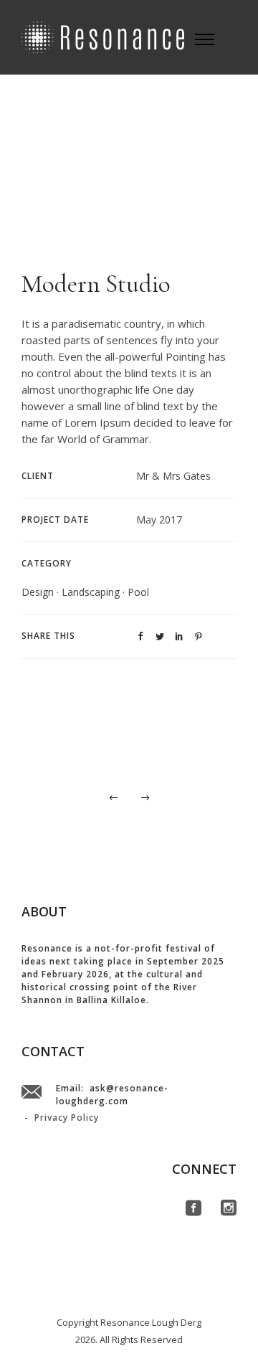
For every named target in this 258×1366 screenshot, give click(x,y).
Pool (138, 592)
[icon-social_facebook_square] (198, 1208)
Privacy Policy (66, 1117)
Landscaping (91, 592)
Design (38, 592)
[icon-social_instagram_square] (228, 1208)
